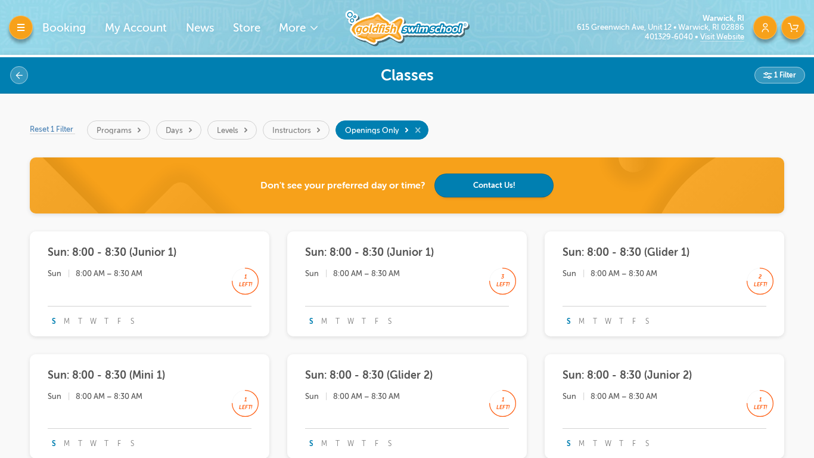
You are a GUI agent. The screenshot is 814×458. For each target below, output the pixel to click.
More (294, 27)
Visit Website (722, 36)
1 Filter (784, 75)
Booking (64, 27)
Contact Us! (494, 185)
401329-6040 (670, 36)
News (200, 27)
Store (246, 27)
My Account (136, 27)
